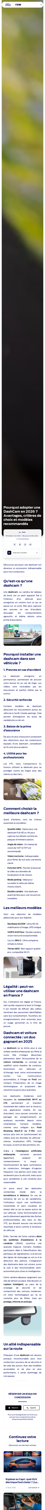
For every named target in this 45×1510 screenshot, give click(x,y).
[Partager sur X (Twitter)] (15, 545)
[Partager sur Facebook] (20, 545)
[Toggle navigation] (41, 5)
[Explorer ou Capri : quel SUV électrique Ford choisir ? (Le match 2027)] (22, 1471)
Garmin (11, 940)
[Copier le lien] (25, 545)
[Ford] (8, 4)
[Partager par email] (30, 545)
